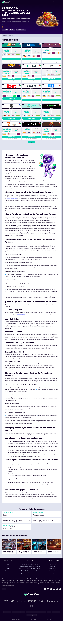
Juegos (36, 2)
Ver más (30, 142)
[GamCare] (21, 608)
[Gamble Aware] (48, 608)
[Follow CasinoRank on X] (50, 596)
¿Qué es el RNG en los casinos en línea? (30, 577)
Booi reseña (51, 80)
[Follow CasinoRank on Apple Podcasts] (59, 596)
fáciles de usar (31, 363)
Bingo (8, 571)
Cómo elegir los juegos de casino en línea (29, 573)
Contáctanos (53, 573)
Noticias (59, 2)
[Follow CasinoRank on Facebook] (44, 596)
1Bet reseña (11, 60)
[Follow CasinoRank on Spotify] (56, 596)
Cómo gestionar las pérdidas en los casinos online (29, 580)
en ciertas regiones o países (39, 479)
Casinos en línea (29, 2)
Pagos (48, 2)
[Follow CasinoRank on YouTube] (53, 596)
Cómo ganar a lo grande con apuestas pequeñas (29, 575)
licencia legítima (21, 314)
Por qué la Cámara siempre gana (29, 571)
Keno (8, 573)
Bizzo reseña (11, 80)
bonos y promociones (11, 198)
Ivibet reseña (31, 80)
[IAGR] (6, 608)
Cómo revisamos (53, 575)
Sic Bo (8, 575)
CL (3, 595)
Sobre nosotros (53, 571)
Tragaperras (8, 577)
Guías (53, 2)
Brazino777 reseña (51, 60)
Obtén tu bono (11, 58)
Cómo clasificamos (53, 577)
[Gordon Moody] (32, 608)
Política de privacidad (53, 580)
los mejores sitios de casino (17, 304)
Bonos (42, 2)
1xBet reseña (31, 60)
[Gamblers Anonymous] (12, 608)
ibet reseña (11, 100)
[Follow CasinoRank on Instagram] (47, 596)
